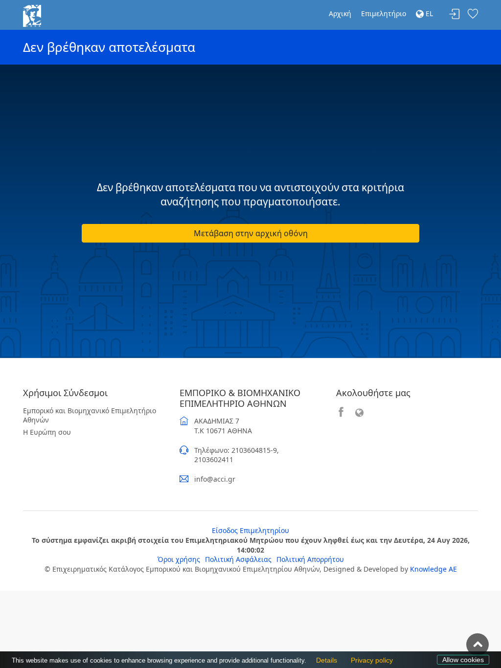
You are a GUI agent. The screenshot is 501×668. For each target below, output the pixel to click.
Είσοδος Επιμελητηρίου (250, 530)
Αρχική (340, 13)
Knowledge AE (433, 569)
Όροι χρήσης (179, 559)
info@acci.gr (214, 479)
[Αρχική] (32, 15)
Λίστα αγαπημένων (472, 14)
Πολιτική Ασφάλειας (238, 559)
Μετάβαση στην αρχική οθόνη (251, 233)
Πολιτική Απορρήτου (310, 559)
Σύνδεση (454, 14)
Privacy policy (369, 660)
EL (428, 13)
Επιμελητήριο (383, 13)
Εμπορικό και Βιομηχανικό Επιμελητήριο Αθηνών (89, 415)
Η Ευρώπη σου (47, 432)
